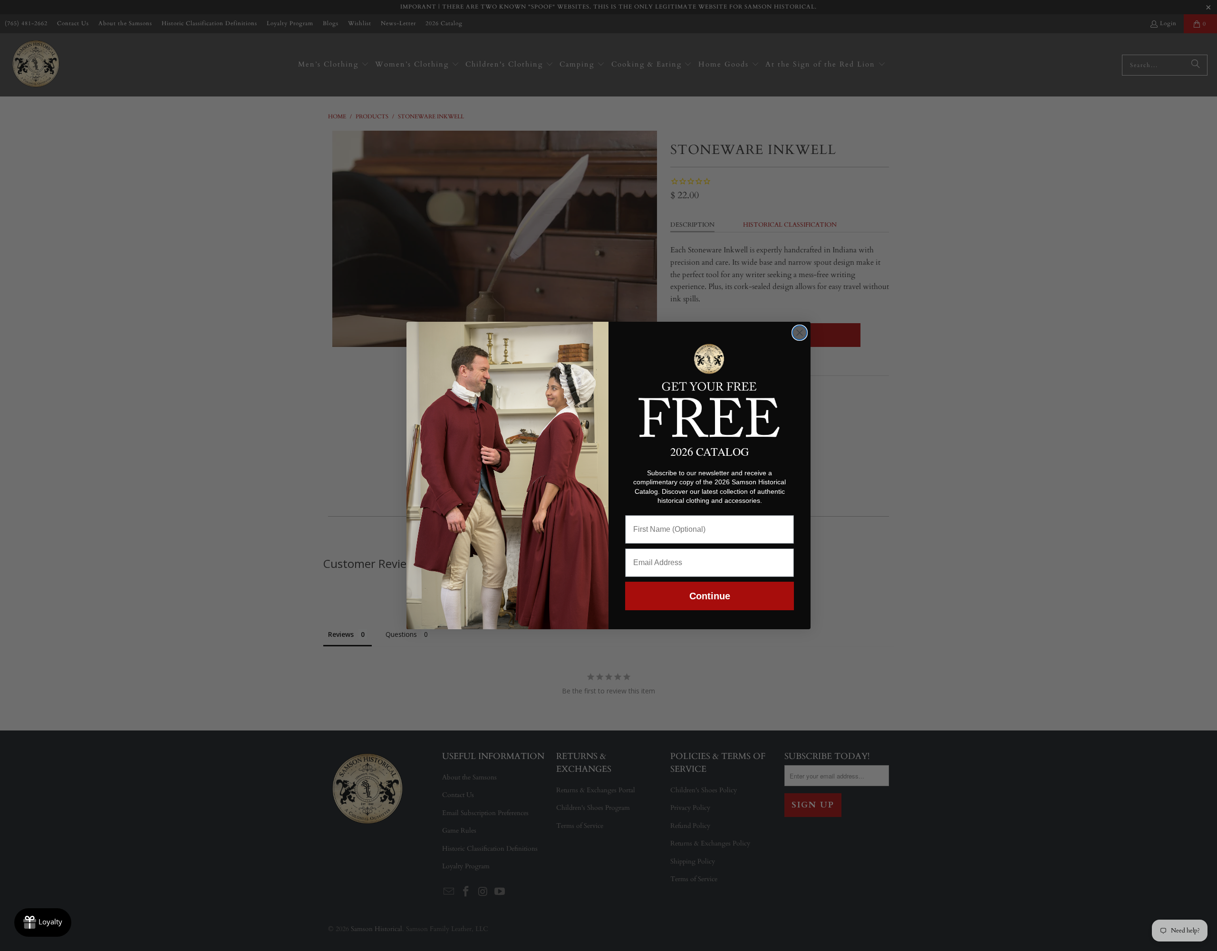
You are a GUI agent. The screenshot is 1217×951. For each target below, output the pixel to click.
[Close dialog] (799, 333)
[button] (709, 389)
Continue (709, 596)
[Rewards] (42, 922)
